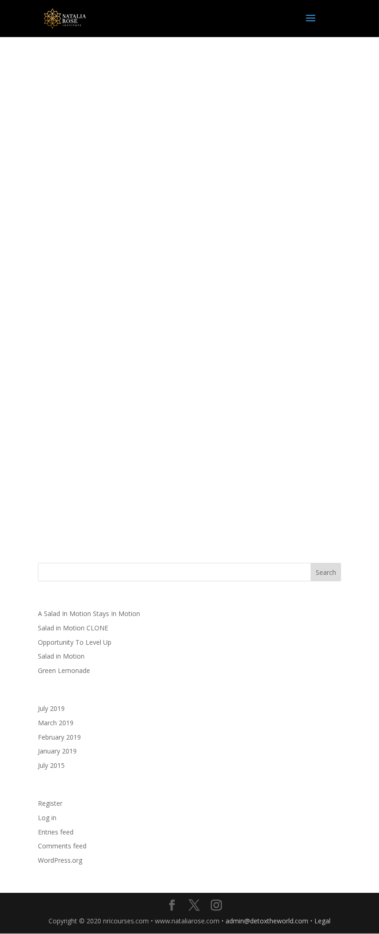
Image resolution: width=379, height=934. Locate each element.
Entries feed (55, 832)
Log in (47, 817)
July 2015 (51, 765)
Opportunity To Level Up (74, 642)
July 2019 (51, 708)
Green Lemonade (64, 670)
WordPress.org (60, 860)
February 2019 (59, 737)
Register (50, 803)
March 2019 (55, 722)
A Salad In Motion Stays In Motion (89, 613)
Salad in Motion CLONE (73, 627)
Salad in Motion (61, 656)
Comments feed (62, 845)
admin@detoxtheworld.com (267, 920)
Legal (322, 920)
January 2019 (57, 751)
